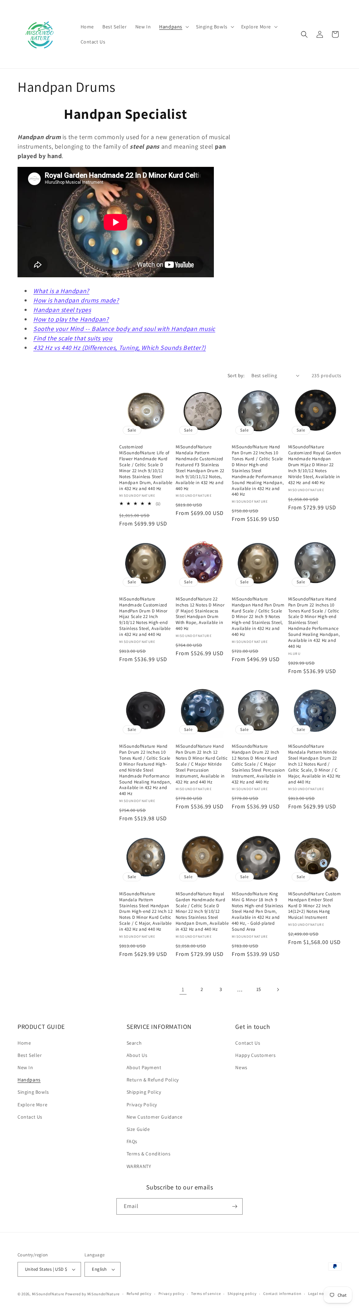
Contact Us (30, 1117)
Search (134, 1043)
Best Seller (30, 1055)
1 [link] (183, 989)
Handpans (29, 1080)
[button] (173, 26)
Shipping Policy (144, 1092)
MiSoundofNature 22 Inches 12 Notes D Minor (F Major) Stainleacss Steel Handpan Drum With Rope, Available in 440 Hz (200, 613)
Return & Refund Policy (153, 1080)
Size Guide (138, 1129)
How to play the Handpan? (71, 319)
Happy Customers (255, 1055)
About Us (137, 1055)
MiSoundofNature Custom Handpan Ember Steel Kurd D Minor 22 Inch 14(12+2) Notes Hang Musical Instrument (314, 906)
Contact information (282, 1293)
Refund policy (139, 1293)
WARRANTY (139, 1166)
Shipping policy (242, 1293)
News (241, 1067)
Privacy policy (171, 1293)
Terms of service (206, 1293)
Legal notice (319, 1293)
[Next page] (277, 989)
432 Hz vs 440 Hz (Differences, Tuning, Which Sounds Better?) (119, 348)
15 (258, 989)
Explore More (32, 1104)
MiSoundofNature (48, 1293)
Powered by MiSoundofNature (92, 1293)
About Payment (144, 1067)
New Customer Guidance (155, 1117)
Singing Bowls (33, 1092)
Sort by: (236, 375)
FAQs (132, 1141)
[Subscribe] (234, 1206)
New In (25, 1067)
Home (24, 1043)
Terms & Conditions (149, 1154)
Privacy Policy (142, 1104)
